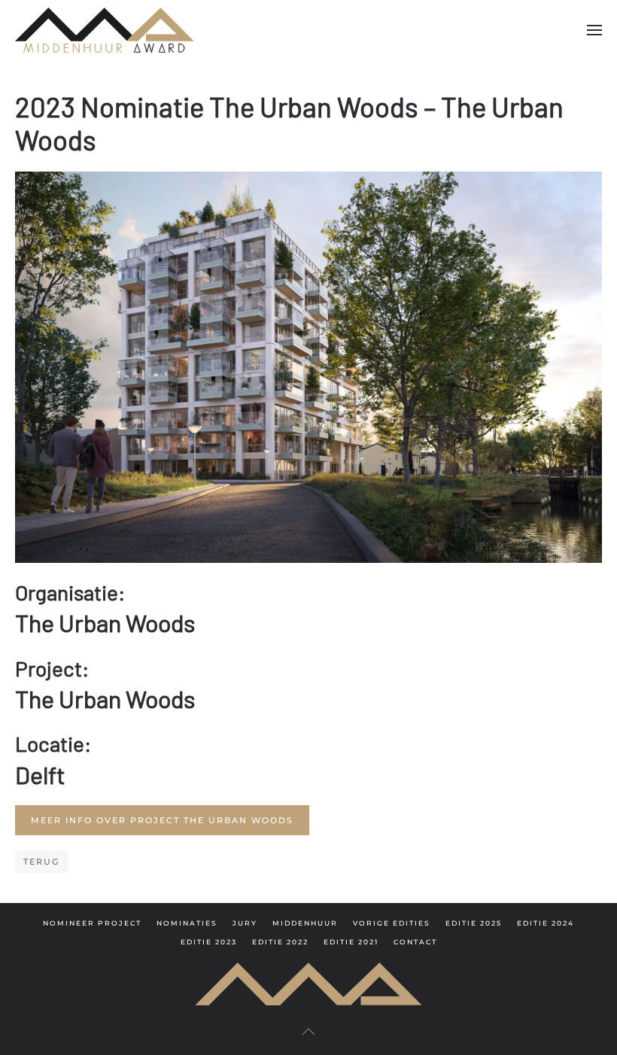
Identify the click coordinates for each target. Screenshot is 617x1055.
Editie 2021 (351, 942)
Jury (245, 923)
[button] (594, 30)
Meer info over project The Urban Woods (162, 820)
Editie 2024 (545, 923)
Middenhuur (305, 923)
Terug (41, 861)
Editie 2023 (209, 942)
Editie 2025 (473, 923)
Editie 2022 (280, 942)
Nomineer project (92, 923)
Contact (415, 942)
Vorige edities (391, 923)
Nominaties (187, 923)
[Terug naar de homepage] (104, 30)
